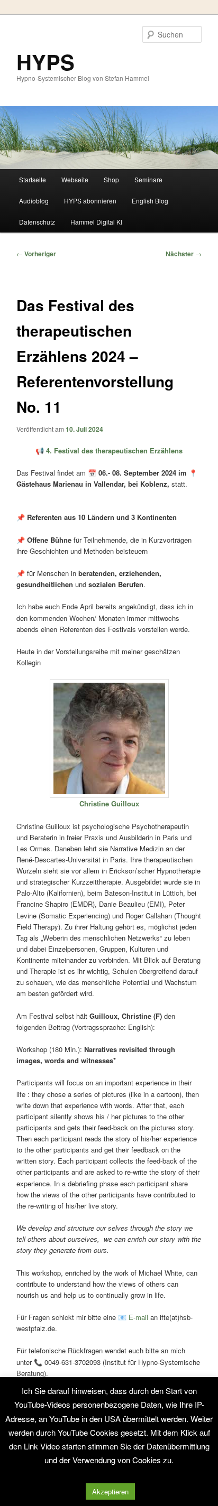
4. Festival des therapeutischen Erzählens (114, 450)
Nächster (184, 253)
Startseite (32, 179)
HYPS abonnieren (90, 200)
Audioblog (34, 200)
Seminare (148, 179)
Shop (111, 179)
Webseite (74, 179)
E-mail (138, 1317)
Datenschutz (37, 221)
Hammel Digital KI (96, 221)
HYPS (45, 62)
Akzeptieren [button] (110, 1491)
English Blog (150, 200)
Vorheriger (36, 253)
